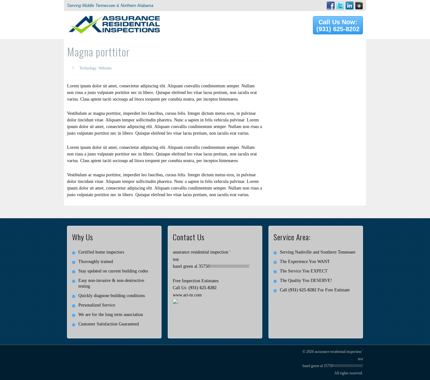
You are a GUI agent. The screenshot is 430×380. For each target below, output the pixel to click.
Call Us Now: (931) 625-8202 (337, 25)
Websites (105, 68)
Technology (88, 68)
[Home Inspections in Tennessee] (114, 17)
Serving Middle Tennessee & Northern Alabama (110, 5)
